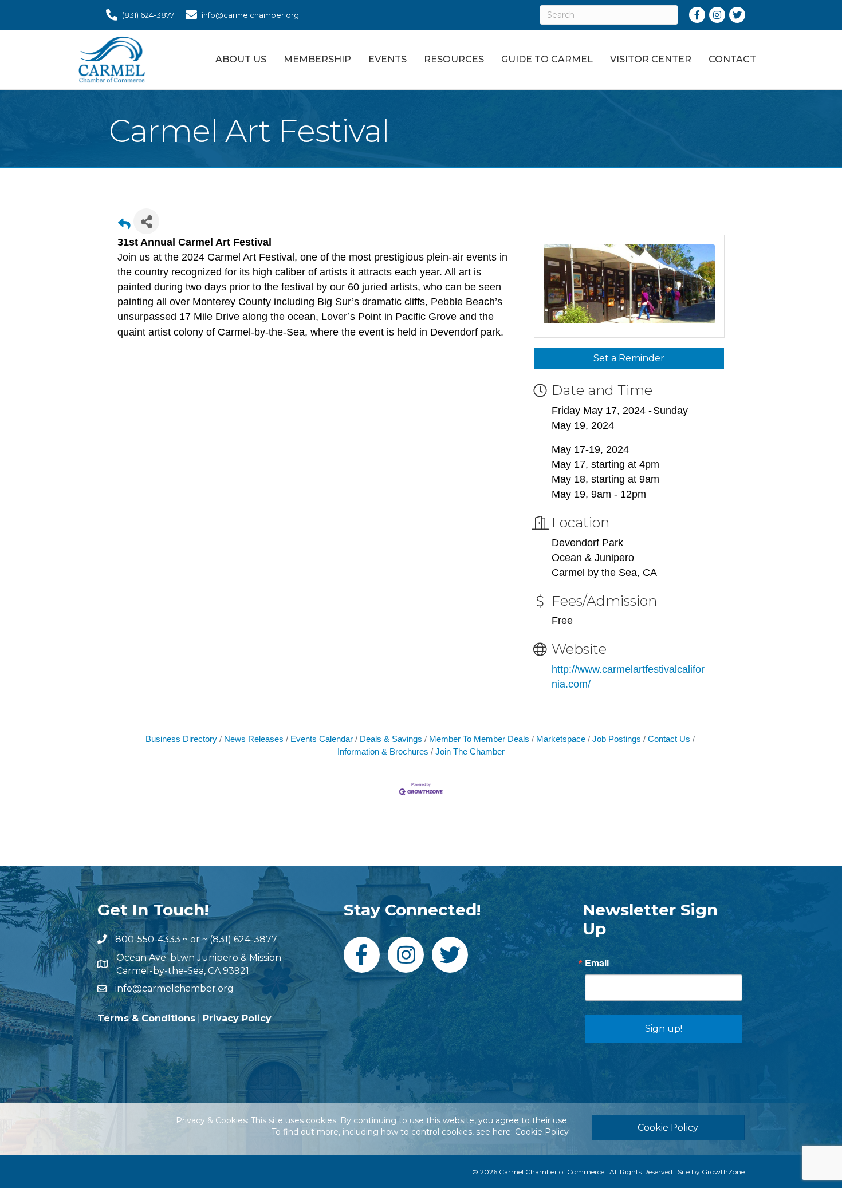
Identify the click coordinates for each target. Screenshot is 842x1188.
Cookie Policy (542, 1132)
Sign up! (663, 1028)
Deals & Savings (391, 739)
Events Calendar (321, 739)
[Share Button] (146, 221)
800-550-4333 (147, 939)
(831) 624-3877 (243, 939)
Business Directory (181, 739)
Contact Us (669, 739)
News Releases (254, 739)
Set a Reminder (628, 358)
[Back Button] (124, 224)
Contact (732, 59)
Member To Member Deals (479, 739)
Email (597, 963)
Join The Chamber (470, 751)
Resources (454, 59)
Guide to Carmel (547, 59)
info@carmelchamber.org (174, 988)
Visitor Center (650, 59)
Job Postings (616, 739)
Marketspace (560, 739)
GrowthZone (723, 1171)
